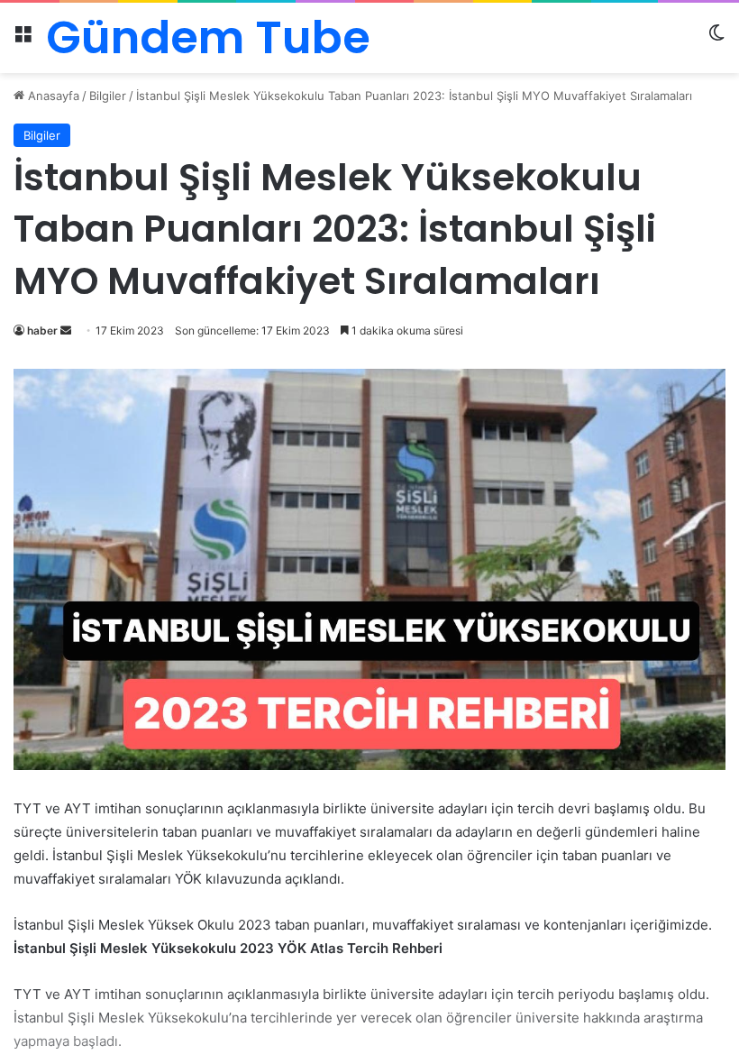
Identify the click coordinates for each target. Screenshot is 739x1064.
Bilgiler (107, 95)
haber (42, 330)
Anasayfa (51, 95)
